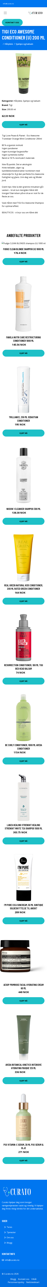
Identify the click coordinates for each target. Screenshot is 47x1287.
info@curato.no (8, 4)
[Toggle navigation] (5, 13)
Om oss (10, 1237)
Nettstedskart (32, 1282)
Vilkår (34, 1279)
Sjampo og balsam (24, 44)
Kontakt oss (12, 22)
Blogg (9, 1242)
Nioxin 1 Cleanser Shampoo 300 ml (24, 508)
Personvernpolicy (16, 1282)
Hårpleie (9, 44)
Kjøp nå (23, 124)
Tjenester (11, 1232)
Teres (9, 1227)
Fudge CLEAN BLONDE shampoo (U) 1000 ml (23, 249)
